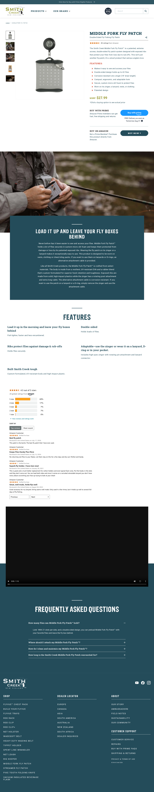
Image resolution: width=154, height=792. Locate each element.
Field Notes (118, 713)
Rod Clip (8, 722)
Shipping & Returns (123, 753)
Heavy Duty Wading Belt (18, 741)
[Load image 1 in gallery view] (10, 35)
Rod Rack (9, 718)
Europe (61, 704)
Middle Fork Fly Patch (20, 23)
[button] (38, 11)
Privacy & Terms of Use (123, 759)
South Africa (65, 732)
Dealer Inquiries (67, 736)
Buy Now (133, 133)
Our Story (117, 704)
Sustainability (120, 718)
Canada (62, 709)
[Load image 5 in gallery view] (10, 79)
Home (7, 23)
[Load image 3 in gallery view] (10, 57)
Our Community (121, 722)
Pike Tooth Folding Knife (19, 772)
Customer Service (122, 739)
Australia (63, 722)
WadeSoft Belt (12, 736)
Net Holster (11, 732)
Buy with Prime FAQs (124, 749)
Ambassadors (119, 709)
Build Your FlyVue (14, 709)
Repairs (116, 744)
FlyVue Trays (11, 713)
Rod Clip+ (9, 727)
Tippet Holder (12, 745)
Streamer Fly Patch (15, 768)
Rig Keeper (10, 759)
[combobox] (131, 11)
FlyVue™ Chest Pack (15, 704)
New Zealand (65, 727)
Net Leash (9, 754)
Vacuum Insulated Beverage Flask (21, 778)
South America (66, 718)
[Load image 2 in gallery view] (10, 46)
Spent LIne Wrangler (16, 750)
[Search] (145, 11)
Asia (60, 713)
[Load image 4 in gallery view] (10, 68)
